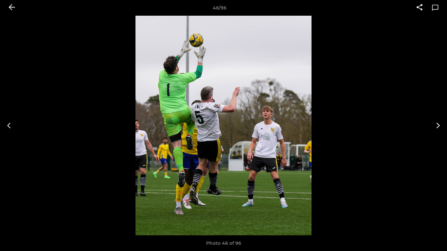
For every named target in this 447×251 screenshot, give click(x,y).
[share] (419, 7)
